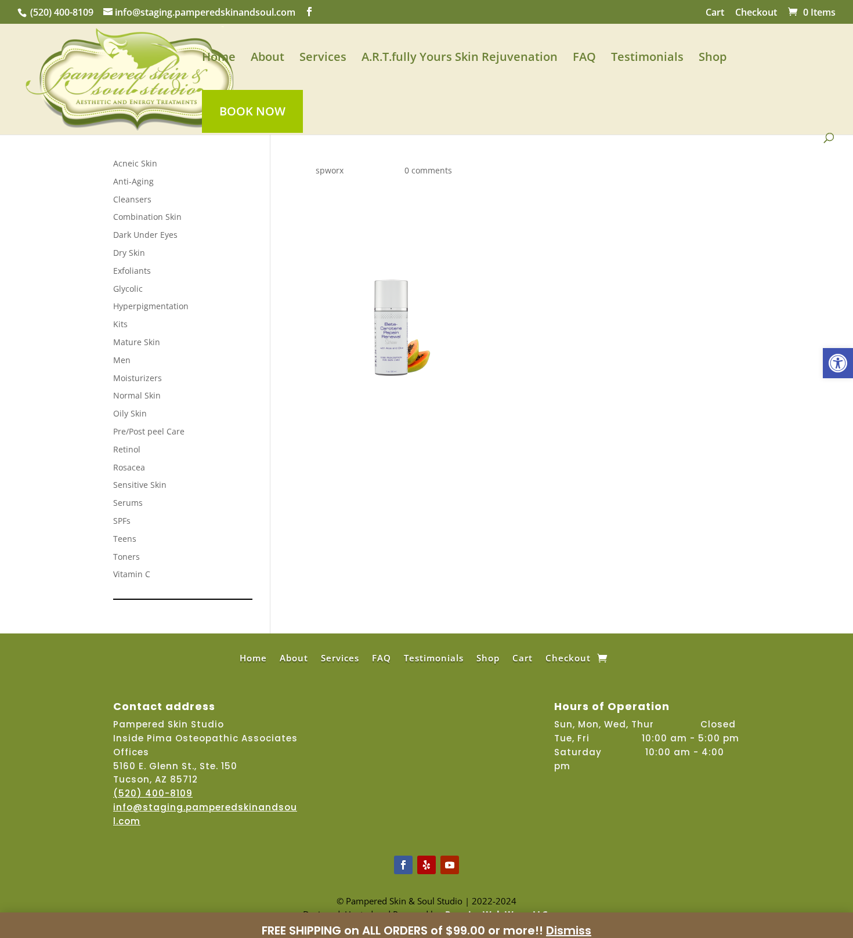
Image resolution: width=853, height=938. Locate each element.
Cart (715, 13)
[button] (838, 363)
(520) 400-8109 (61, 12)
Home (219, 58)
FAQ (584, 58)
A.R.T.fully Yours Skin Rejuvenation (460, 58)
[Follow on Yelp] (426, 865)
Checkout (756, 13)
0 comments (428, 170)
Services (322, 58)
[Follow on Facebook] (403, 865)
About (267, 58)
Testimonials (647, 58)
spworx (330, 170)
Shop (713, 58)
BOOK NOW (252, 111)
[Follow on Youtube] (449, 865)
